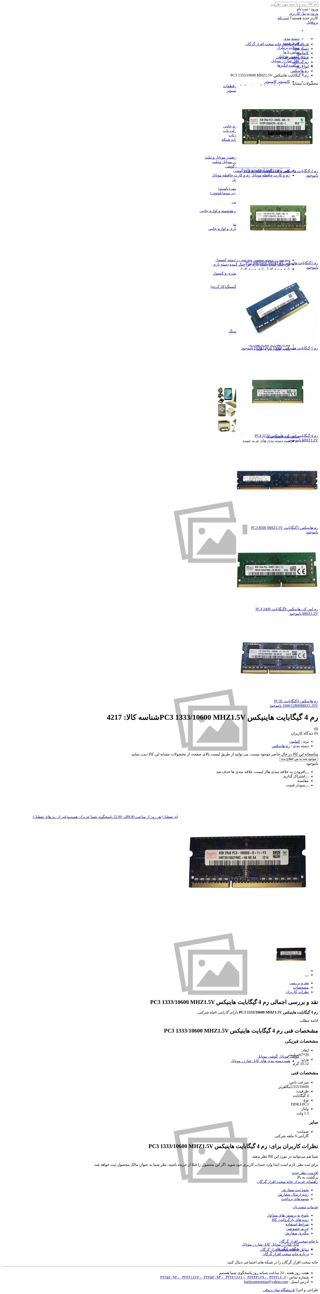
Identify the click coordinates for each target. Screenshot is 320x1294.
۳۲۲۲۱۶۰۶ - (275, 1277)
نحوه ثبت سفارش (295, 1190)
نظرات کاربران (297, 992)
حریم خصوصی (297, 1229)
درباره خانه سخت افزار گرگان (285, 1254)
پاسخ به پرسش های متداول (288, 1215)
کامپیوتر (284, 82)
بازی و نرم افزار (277, 269)
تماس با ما (291, 52)
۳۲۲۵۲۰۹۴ (168, 1277)
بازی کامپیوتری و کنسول (232, 273)
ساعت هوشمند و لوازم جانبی (222, 211)
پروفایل (312, 22)
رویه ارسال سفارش (293, 1194)
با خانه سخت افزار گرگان (298, 1241)
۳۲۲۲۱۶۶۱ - (231, 1277)
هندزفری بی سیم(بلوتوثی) (229, 193)
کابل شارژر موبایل (285, 61)
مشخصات (301, 987)
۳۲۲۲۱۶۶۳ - (188, 1277)
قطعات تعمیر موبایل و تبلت (226, 157)
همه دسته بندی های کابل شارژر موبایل (260, 1061)
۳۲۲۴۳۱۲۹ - (253, 1277)
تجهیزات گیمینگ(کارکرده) (230, 287)
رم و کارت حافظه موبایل (270, 175)
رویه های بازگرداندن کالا (290, 1220)
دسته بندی (291, 39)
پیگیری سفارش (297, 1233)
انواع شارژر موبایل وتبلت (231, 162)
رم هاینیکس (281, 746)
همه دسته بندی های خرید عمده (266, 441)
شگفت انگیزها (288, 65)
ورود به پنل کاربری (303, 13)
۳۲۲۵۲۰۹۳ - (210, 1277)
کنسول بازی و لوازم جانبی (228, 229)
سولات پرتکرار (288, 48)
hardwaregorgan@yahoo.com (266, 1282)
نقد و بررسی (299, 983)
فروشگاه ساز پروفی (279, 1290)
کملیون (294, 741)
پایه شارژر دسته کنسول (234, 260)
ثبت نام (283, 18)
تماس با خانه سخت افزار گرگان (284, 1250)
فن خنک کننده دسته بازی (232, 264)
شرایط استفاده (297, 1224)
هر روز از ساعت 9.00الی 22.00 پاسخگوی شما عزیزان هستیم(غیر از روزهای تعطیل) (97, 817)
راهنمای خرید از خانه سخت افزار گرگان (287, 1182)
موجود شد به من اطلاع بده (298, 759)
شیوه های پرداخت (295, 1199)
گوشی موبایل (267, 1056)
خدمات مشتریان (305, 1207)
